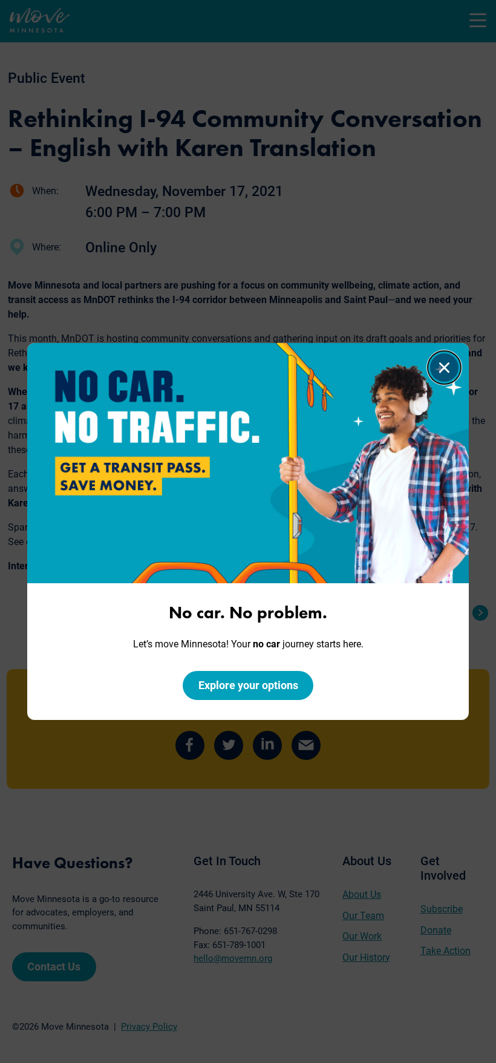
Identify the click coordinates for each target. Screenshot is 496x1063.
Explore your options (248, 685)
